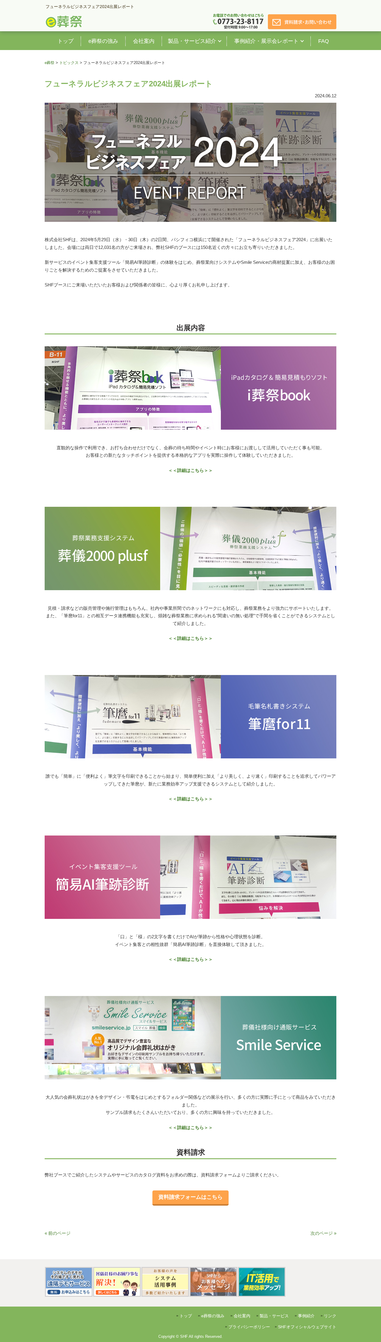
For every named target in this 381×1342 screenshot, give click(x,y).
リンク (330, 1315)
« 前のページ (58, 1233)
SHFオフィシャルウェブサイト (307, 1326)
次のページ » (323, 1233)
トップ (185, 1315)
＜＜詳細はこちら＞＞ (190, 470)
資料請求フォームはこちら (190, 1197)
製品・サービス (274, 1315)
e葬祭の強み (212, 1315)
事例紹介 (306, 1315)
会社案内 (242, 1315)
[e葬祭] (64, 27)
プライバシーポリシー (249, 1326)
